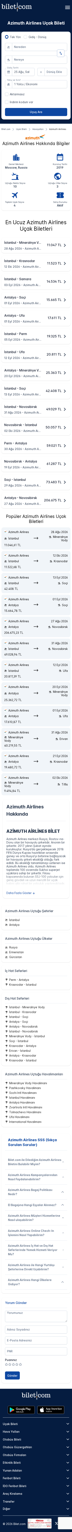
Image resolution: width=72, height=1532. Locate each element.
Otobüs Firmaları (14, 1455)
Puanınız (11, 1360)
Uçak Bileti (10, 1424)
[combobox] (39, 47)
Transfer (8, 1501)
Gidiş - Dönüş (37, 37)
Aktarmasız (17, 94)
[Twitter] (56, 1524)
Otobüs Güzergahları (17, 1447)
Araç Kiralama (12, 1493)
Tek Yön (15, 37)
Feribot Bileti (12, 1478)
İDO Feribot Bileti (14, 1486)
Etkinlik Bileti (12, 1462)
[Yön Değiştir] (60, 53)
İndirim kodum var (21, 102)
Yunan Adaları (12, 1470)
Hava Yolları (11, 1431)
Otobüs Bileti (12, 1439)
